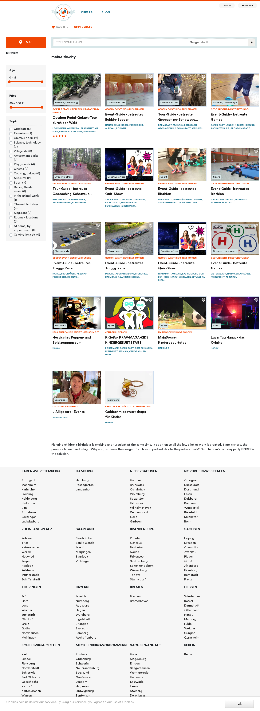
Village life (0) (23, 151)
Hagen (80, 610)
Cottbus (136, 542)
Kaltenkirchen (31, 691)
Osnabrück (137, 489)
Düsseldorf (191, 484)
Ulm (24, 507)
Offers (87, 12)
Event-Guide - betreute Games (229, 117)
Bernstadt (191, 574)
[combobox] (120, 42)
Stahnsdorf (138, 579)
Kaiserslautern (31, 547)
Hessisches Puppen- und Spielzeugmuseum (72, 340)
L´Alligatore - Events (69, 411)
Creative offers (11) (26, 138)
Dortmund (191, 489)
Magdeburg (138, 658)
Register (247, 6)
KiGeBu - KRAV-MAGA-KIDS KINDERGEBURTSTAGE (126, 340)
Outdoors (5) (22, 129)
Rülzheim (28, 570)
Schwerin (82, 663)
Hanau (188, 614)
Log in (227, 6)
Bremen (135, 596)
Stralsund (82, 672)
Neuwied (28, 556)
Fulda (188, 623)
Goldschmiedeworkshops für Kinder (125, 414)
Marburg (190, 619)
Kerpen (26, 561)
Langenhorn (84, 489)
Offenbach (191, 610)
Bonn (187, 521)
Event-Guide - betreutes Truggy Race (72, 266)
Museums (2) (22, 178)
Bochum (190, 503)
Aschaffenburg (86, 637)
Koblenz (27, 538)
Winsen (27, 695)
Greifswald (83, 677)
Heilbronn (28, 503)
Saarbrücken (84, 538)
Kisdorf (27, 686)
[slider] (9, 81)
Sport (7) (20, 182)
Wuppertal (191, 507)
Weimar (27, 610)
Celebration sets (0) (27, 234)
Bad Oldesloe (31, 677)
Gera (25, 601)
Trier (25, 542)
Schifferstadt (31, 579)
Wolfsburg (137, 494)
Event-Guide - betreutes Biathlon (177, 191)
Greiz (25, 623)
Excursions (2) (23, 133)
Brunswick (137, 484)
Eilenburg (190, 570)
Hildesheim (137, 503)
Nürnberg (82, 601)
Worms (26, 552)
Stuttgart (28, 480)
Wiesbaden (192, 596)
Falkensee (137, 556)
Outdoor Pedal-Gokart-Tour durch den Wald (75, 120)
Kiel (24, 654)
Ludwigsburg (31, 521)
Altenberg (191, 565)
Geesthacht (30, 681)
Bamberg (82, 633)
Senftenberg (139, 561)
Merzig (80, 547)
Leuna (134, 686)
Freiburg (27, 494)
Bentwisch (137, 547)
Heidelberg (29, 498)
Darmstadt (191, 605)
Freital (188, 579)
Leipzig (189, 538)
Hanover (136, 480)
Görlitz (189, 561)
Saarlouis (82, 556)
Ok (240, 703)
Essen (188, 494)
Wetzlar (189, 628)
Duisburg (190, 498)
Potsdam (136, 538)
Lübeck (26, 658)
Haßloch (27, 565)
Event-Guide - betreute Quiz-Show (123, 191)
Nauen (134, 552)
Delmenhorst (139, 512)
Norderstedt (30, 668)
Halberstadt (138, 677)
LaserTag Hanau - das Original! (228, 340)
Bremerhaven (139, 601)
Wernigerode (139, 672)
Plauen (189, 556)
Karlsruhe (28, 489)
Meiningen (29, 637)
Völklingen (83, 561)
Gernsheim (191, 637)
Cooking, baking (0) (27, 173)
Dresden (190, 542)
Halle (133, 654)
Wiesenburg (138, 570)
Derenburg (137, 695)
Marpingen (83, 552)
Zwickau (190, 552)
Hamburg (82, 480)
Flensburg (28, 663)
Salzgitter (137, 498)
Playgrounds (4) (24, 164)
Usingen (189, 633)
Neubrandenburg (88, 668)
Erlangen (82, 623)
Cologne (190, 480)
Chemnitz (191, 547)
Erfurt (26, 596)
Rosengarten (85, 484)
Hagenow (82, 686)
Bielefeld (190, 512)
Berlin (188, 654)
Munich (81, 596)
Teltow (135, 574)
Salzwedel (137, 681)
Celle (133, 516)
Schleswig (29, 672)
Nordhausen (30, 633)
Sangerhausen (140, 668)
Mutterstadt (30, 574)
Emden (135, 663)
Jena (25, 605)
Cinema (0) (21, 169)
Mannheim (29, 484)
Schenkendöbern (142, 565)
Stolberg (136, 691)
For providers (82, 27)
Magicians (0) (22, 213)
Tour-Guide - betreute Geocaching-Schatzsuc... (178, 117)
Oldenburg (83, 658)
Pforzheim (29, 512)
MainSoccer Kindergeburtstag (172, 340)
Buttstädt (28, 614)
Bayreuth (82, 628)
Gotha (26, 628)
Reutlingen (29, 516)
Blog (106, 12)
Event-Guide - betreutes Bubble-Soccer (124, 117)
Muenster (191, 516)
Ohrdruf (27, 619)
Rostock (81, 654)
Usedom (81, 681)
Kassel (188, 601)
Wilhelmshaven (140, 507)
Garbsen (136, 521)
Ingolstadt (83, 619)
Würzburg (83, 614)
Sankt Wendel (85, 542)
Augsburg (82, 605)
